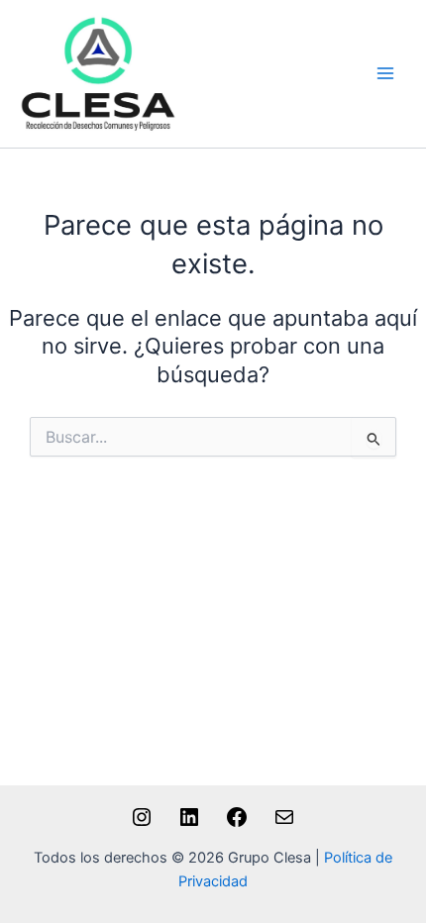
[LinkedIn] (189, 824)
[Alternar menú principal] (385, 74)
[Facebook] (237, 824)
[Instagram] (142, 824)
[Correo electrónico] (284, 824)
